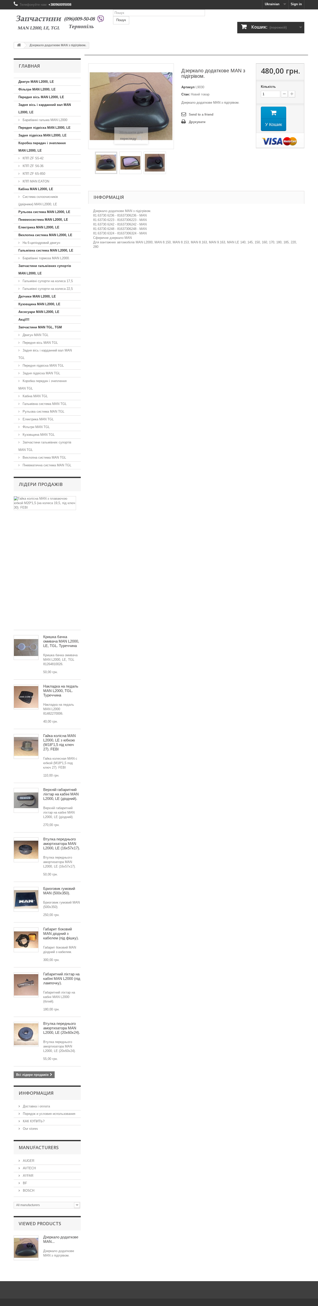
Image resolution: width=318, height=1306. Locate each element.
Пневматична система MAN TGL (46, 465)
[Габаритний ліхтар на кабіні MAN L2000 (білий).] (26, 984)
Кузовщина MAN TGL (38, 434)
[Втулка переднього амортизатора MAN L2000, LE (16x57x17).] (26, 849)
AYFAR (27, 1175)
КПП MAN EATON (35, 181)
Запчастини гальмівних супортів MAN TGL (44, 446)
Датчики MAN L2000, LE (37, 296)
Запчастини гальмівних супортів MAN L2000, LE (44, 269)
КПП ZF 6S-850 (33, 173)
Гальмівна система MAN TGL (44, 404)
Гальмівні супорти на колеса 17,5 (47, 281)
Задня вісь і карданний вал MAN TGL (45, 354)
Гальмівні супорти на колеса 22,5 (47, 289)
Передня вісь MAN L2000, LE (41, 97)
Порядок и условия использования (48, 1114)
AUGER (28, 1161)
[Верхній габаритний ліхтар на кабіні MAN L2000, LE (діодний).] (26, 800)
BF (24, 1183)
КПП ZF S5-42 (32, 158)
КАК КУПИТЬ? (33, 1121)
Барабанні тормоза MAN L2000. (46, 258)
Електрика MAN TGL (38, 419)
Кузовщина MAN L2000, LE (39, 304)
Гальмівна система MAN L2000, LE (45, 250)
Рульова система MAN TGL (43, 411)
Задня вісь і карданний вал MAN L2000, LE (44, 108)
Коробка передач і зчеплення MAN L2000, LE (42, 146)
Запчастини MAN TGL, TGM (40, 327)
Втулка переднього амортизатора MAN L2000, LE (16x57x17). (61, 843)
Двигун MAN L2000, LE (36, 82)
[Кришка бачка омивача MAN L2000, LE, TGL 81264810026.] (26, 647)
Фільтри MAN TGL (36, 427)
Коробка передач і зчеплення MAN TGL (42, 384)
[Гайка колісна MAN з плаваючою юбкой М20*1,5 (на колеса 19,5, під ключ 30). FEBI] (45, 503)
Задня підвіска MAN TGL (41, 373)
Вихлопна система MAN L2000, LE (45, 235)
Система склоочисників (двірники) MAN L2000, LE (38, 200)
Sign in (296, 4)
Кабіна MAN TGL (35, 396)
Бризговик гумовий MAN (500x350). (59, 890)
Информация (36, 1093)
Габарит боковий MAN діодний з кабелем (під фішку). (61, 933)
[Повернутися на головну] (19, 45)
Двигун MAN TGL (35, 335)
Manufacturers (39, 1147)
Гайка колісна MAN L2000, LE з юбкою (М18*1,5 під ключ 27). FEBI (59, 742)
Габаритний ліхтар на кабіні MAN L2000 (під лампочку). (61, 978)
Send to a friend (201, 114)
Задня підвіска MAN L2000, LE (42, 135)
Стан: (185, 94)
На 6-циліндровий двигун (41, 243)
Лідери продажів (41, 484)
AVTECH (29, 1168)
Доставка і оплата (36, 1106)
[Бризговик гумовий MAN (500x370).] (26, 899)
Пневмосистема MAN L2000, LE (43, 219)
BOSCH (28, 1190)
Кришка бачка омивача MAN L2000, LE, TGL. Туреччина (61, 641)
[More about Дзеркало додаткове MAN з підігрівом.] (26, 1247)
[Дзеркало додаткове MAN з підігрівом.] (106, 163)
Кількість (268, 86)
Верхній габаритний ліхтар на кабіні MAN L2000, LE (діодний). (61, 794)
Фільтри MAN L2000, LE (37, 89)
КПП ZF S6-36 (32, 166)
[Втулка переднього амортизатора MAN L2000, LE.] (26, 1034)
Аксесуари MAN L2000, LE (38, 312)
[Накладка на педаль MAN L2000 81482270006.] (26, 697)
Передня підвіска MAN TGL (43, 365)
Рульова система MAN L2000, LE (44, 212)
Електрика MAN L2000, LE (38, 227)
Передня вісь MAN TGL (40, 343)
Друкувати (197, 122)
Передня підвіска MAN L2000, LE (44, 128)
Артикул (188, 87)
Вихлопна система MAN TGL (44, 457)
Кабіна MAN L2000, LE (35, 189)
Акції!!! (23, 319)
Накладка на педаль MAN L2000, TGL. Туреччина (60, 690)
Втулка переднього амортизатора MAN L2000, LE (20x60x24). (61, 1028)
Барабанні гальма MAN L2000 (44, 120)
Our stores (30, 1129)
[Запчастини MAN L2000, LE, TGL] (60, 24)
